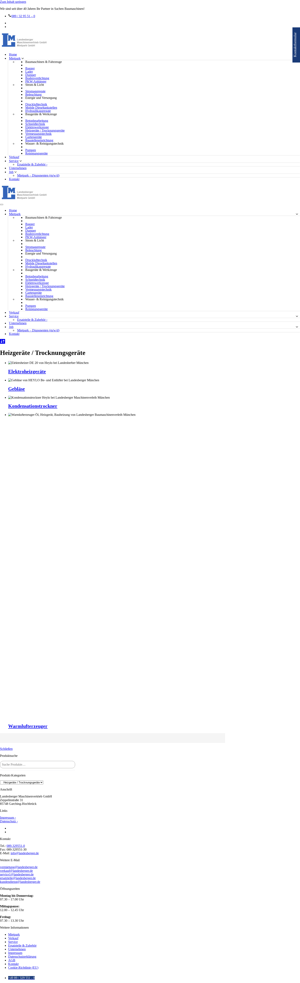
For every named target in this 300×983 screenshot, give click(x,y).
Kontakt (14, 179)
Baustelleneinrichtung (39, 140)
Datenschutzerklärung (22, 956)
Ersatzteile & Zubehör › (32, 164)
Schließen (6, 748)
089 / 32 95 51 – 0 (23, 16)
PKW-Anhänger (35, 81)
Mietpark (14, 934)
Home (13, 54)
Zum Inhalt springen (13, 1)
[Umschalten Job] (297, 327)
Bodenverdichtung (37, 78)
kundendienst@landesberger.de (20, 881)
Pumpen (30, 150)
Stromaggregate (35, 91)
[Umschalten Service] (297, 316)
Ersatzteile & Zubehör (22, 945)
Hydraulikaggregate (38, 111)
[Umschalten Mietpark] (297, 214)
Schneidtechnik (35, 124)
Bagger (30, 68)
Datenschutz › (9, 821)
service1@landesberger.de (17, 874)
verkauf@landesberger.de (16, 870)
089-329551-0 (16, 846)
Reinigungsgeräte (36, 153)
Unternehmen (18, 168)
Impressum (15, 953)
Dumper (30, 75)
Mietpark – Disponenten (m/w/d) (38, 175)
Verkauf (14, 157)
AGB (11, 960)
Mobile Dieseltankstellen (41, 107)
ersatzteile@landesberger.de (18, 878)
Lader (29, 71)
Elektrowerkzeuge (37, 127)
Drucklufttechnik (36, 104)
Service (13, 942)
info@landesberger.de (25, 853)
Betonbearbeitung (36, 120)
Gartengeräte (33, 137)
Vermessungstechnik (38, 133)
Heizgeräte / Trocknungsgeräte (45, 130)
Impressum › (8, 817)
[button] (23, 58)
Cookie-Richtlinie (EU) (23, 967)
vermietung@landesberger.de (19, 867)
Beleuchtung (33, 94)
